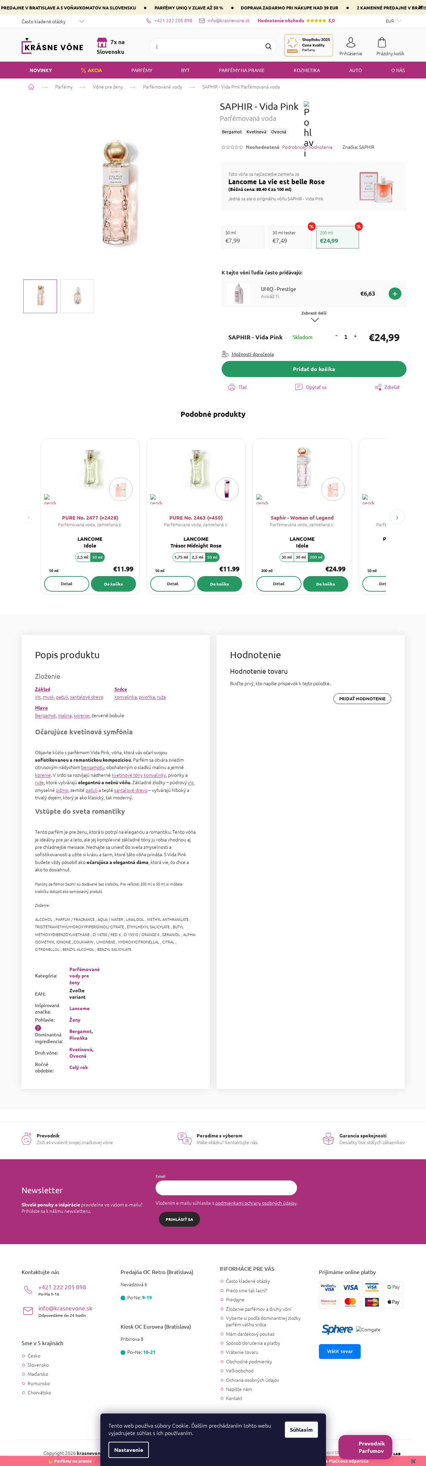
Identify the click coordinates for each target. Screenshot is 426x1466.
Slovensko (38, 1365)
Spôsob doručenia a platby (253, 1342)
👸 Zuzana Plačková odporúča (337, 1461)
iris (38, 696)
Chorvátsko (39, 1392)
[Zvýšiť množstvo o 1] (355, 337)
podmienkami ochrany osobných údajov (256, 1202)
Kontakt (234, 1398)
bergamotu (92, 767)
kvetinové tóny (127, 774)
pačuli (62, 696)
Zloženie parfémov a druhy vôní (258, 1308)
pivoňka (147, 696)
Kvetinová (80, 1049)
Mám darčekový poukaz (250, 1333)
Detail (66, 584)
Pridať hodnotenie (362, 698)
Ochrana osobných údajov (252, 1379)
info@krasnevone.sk (65, 1311)
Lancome (79, 1008)
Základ (42, 689)
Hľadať (268, 46)
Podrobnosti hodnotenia (307, 147)
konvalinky (155, 774)
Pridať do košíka (314, 368)
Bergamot (45, 715)
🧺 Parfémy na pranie (70, 1461)
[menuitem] (37, 70)
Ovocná (78, 1056)
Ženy (74, 1020)
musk (48, 696)
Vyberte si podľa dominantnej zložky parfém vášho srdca (263, 1321)
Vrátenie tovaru (242, 1351)
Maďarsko (38, 1374)
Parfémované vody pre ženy (84, 975)
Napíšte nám (239, 1389)
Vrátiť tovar (340, 1351)
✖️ (413, 1461)
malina (65, 715)
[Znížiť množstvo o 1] (336, 335)
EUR (390, 21)
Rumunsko (39, 1383)
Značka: (358, 146)
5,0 (296, 20)
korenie (82, 715)
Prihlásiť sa (179, 1219)
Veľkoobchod (240, 1370)
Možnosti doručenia (253, 354)
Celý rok (78, 1067)
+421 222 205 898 (62, 1289)
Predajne (235, 1299)
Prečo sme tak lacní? (246, 1290)
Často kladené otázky (44, 21)
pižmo (62, 790)
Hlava (41, 707)
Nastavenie (128, 1449)
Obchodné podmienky (249, 1361)
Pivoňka (78, 1038)
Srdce (120, 689)
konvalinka (125, 696)
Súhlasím (301, 1429)
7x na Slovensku (111, 46)
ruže (39, 782)
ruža (161, 696)
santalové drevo (86, 696)
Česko (34, 1356)
